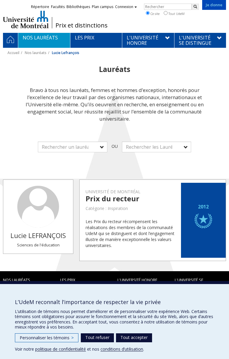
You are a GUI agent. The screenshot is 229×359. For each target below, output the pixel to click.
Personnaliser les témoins (47, 337)
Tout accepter (134, 337)
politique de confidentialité (60, 349)
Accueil (13, 52)
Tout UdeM (176, 13)
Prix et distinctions (81, 25)
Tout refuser (97, 337)
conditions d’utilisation (121, 349)
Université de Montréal (26, 19)
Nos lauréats (36, 52)
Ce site (155, 13)
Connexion (124, 6)
